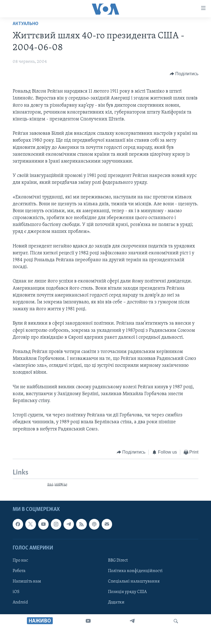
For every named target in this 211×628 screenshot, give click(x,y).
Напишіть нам (27, 581)
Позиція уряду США (127, 592)
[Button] (184, 73)
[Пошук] (176, 621)
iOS (16, 592)
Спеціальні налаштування (134, 581)
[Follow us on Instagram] (56, 524)
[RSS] (81, 524)
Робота (19, 571)
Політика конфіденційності (135, 571)
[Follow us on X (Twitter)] (30, 524)
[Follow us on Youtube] (43, 524)
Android (20, 602)
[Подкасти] (94, 524)
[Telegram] (132, 621)
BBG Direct (118, 560)
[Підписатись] (107, 524)
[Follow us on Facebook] (18, 524)
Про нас (20, 560)
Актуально (25, 23)
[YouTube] (88, 621)
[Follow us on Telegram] (68, 524)
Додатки (116, 602)
